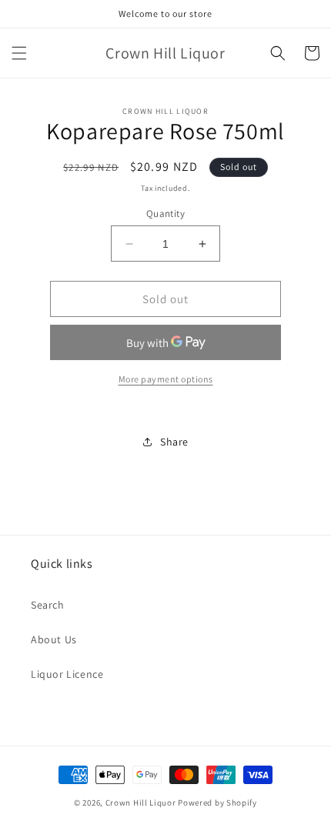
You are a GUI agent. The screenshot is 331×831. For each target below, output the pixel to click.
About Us (54, 639)
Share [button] (174, 442)
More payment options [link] (166, 379)
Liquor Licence (67, 674)
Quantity (165, 213)
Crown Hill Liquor (140, 802)
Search (48, 605)
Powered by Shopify (217, 802)
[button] (19, 53)
